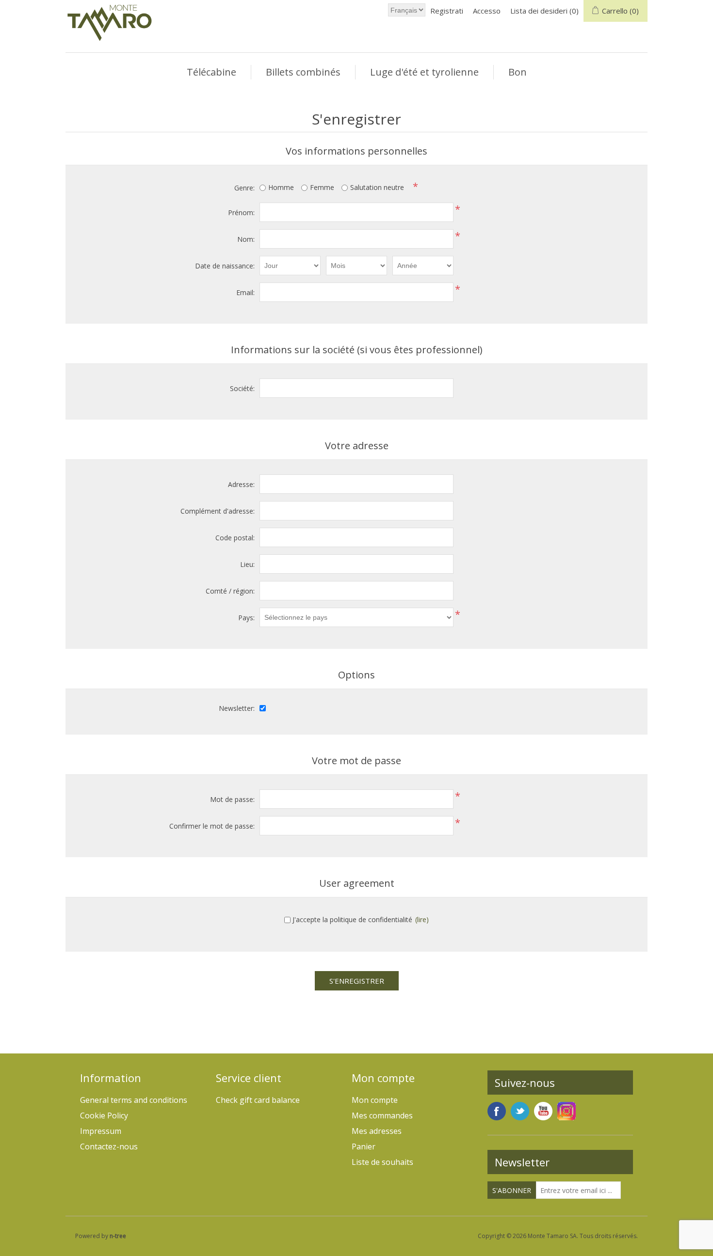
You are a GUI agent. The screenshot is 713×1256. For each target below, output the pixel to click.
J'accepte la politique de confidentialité (352, 919)
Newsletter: (237, 708)
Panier (363, 1146)
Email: (245, 292)
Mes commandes (382, 1115)
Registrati (446, 11)
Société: (242, 388)
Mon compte (375, 1100)
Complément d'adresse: (217, 511)
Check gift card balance (258, 1100)
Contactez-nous (109, 1146)
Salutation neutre (377, 187)
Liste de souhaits (382, 1162)
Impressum (100, 1131)
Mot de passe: (232, 799)
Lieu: (247, 564)
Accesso (487, 11)
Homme (281, 187)
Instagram (566, 1111)
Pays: (246, 617)
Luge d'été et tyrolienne (424, 71)
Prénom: (241, 212)
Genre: (244, 187)
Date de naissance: (225, 265)
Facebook (496, 1111)
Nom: (246, 239)
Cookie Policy (104, 1115)
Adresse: (241, 484)
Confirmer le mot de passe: (212, 826)
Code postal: (235, 537)
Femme (322, 187)
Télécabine (211, 71)
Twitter (520, 1111)
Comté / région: (230, 591)
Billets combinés (303, 71)
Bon (517, 71)
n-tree (118, 1236)
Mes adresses (377, 1131)
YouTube (543, 1111)
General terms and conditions (133, 1100)
